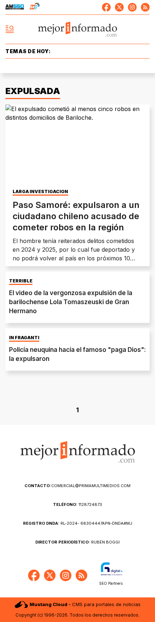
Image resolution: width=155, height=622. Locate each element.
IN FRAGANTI (24, 338)
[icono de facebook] (106, 7)
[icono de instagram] (132, 7)
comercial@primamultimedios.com (77, 485)
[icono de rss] (145, 7)
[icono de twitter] (119, 7)
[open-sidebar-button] (9, 29)
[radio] (14, 7)
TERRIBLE (20, 281)
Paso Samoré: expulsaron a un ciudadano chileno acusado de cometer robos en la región (76, 216)
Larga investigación (40, 191)
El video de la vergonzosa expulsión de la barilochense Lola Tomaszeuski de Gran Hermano (70, 302)
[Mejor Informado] (77, 29)
